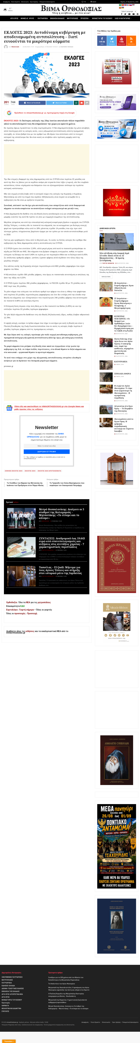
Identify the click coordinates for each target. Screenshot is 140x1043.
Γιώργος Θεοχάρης (48, 550)
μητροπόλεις (44, 602)
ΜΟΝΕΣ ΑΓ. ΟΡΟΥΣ (27, 18)
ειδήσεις (30, 631)
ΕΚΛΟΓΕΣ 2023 (30, 471)
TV (85, 2)
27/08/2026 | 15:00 (56, 521)
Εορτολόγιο (12, 609)
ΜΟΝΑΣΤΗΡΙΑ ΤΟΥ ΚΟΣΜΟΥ (102, 18)
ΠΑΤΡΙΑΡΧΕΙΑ (43, 18)
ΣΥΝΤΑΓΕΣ (5, 1011)
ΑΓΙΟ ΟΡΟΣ (14, 18)
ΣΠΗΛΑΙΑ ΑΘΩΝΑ (122, 373)
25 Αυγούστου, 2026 (122, 263)
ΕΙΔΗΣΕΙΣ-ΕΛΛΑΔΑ (67, 47)
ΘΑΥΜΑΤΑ (5, 1005)
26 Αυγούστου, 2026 (121, 293)
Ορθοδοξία (11, 602)
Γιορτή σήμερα (26, 609)
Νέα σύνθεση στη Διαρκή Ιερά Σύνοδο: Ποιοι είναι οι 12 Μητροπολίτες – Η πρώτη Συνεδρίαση (114, 257)
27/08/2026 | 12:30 (61, 576)
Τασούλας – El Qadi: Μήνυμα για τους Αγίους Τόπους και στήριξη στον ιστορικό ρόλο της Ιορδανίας (60, 570)
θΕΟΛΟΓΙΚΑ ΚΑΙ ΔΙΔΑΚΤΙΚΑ (11, 1008)
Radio (94, 2)
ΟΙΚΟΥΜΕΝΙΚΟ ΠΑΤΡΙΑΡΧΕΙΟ (12, 977)
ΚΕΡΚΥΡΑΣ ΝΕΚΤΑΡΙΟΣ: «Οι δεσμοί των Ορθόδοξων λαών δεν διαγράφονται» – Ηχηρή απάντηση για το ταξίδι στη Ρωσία (124, 323)
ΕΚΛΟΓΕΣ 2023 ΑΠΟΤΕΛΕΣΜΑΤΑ (49, 471)
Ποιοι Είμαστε (15, 2)
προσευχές (19, 613)
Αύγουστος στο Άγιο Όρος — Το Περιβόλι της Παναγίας (123, 408)
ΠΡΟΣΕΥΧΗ (84, 18)
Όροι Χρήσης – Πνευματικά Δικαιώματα (42, 2)
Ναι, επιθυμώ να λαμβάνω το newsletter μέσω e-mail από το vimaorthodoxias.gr (44, 457)
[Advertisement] (46, 159)
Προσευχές (6, 1003)
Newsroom (15, 47)
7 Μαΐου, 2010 (119, 376)
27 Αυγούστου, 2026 (121, 311)
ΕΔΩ (22, 606)
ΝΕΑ (28, 602)
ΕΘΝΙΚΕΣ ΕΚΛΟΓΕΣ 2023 (13, 471)
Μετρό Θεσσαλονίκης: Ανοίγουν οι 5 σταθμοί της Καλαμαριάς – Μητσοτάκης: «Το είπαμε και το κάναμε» (61, 514)
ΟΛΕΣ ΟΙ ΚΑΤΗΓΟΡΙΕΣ (122, 18)
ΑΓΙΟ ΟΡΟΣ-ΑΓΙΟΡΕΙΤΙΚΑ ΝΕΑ (12, 994)
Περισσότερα (106, 276)
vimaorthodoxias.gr (12, 1022)
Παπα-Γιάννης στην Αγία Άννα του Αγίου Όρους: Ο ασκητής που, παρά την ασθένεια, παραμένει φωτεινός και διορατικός (123, 346)
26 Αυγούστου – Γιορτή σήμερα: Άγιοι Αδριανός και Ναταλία (124, 287)
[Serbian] (133, 5)
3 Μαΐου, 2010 (119, 364)
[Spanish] (120, 8)
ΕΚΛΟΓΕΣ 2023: (11, 120)
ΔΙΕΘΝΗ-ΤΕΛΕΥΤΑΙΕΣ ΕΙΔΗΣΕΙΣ (13, 988)
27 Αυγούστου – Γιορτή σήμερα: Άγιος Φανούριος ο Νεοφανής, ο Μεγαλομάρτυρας (122, 303)
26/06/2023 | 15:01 (28, 47)
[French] (128, 5)
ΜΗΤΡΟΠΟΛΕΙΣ (72, 18)
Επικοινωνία (25, 2)
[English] (125, 5)
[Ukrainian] (123, 8)
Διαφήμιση (6, 2)
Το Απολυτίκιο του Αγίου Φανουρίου (61, 984)
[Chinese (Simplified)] (123, 5)
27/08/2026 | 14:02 (61, 550)
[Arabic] (120, 5)
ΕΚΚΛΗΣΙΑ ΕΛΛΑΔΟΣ (57, 18)
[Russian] (131, 5)
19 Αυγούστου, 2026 (121, 356)
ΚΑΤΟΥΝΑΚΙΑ (120, 361)
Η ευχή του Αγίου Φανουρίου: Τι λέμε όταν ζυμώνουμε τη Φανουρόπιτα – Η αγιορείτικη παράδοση (123, 392)
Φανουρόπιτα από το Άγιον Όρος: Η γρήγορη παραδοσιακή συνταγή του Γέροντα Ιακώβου (124, 425)
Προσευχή (32, 613)
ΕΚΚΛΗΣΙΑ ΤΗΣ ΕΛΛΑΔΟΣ (10, 991)
